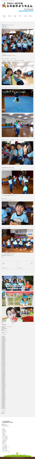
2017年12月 (4, 407)
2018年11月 (4, 397)
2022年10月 (4, 352)
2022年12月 (4, 350)
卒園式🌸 (3, 327)
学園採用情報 (4, 448)
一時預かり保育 (5, 439)
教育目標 (4, 16)
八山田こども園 (5, 450)
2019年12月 (4, 384)
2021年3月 (3, 370)
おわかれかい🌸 (4, 330)
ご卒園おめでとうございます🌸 (7, 326)
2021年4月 (3, 369)
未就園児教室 (4, 440)
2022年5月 (3, 357)
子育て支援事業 (5, 437)
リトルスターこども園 (6, 451)
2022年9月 (3, 353)
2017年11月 (4, 408)
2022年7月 (3, 355)
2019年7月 (3, 389)
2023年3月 (3, 347)
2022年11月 (4, 351)
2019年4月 (3, 392)
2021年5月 (3, 368)
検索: (2, 322)
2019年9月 (3, 387)
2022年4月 (3, 358)
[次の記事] (25, 261)
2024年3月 (3, 336)
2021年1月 (3, 372)
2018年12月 (4, 396)
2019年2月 (3, 394)
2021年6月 (3, 367)
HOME (3, 428)
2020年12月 (4, 373)
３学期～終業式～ (5, 328)
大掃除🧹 (3, 329)
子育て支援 (25, 16)
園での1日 (20, 16)
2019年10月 (4, 386)
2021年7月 (3, 366)
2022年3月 (3, 359)
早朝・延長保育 (5, 438)
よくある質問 (4, 445)
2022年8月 (3, 354)
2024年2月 (3, 337)
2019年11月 (4, 385)
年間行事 (15, 16)
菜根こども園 (4, 449)
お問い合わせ (4, 444)
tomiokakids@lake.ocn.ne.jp (7, 426)
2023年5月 (3, 345)
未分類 (3, 413)
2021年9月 (3, 364)
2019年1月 (3, 395)
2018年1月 (3, 406)
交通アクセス (4, 443)
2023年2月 (3, 348)
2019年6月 (3, 390)
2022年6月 (3, 356)
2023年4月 (3, 346)
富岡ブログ (30, 16)
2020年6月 (3, 379)
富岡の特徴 (9, 16)
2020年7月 (3, 378)
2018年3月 (3, 404)
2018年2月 (3, 405)
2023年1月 (3, 349)
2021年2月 (3, 371)
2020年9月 (3, 376)
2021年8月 (3, 365)
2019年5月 (3, 391)
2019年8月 (3, 388)
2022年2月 (3, 360)
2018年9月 (3, 399)
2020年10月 (4, 375)
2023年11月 (4, 340)
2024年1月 (3, 338)
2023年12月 (4, 339)
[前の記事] (9, 261)
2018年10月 (4, 398)
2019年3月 (3, 393)
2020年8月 (3, 377)
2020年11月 (4, 374)
